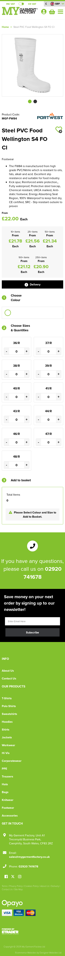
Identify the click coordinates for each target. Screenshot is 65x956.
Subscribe (32, 632)
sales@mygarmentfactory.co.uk (29, 857)
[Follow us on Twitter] (13, 876)
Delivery (34, 284)
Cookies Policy (31, 886)
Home (5, 27)
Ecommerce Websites (25, 952)
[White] (7, 312)
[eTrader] (32, 931)
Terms (5, 886)
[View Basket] (51, 11)
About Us (8, 671)
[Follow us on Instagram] (19, 877)
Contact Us (9, 678)
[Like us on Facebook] (6, 877)
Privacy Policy (16, 886)
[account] (43, 11)
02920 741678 (28, 866)
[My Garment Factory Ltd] (20, 13)
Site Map (18, 889)
